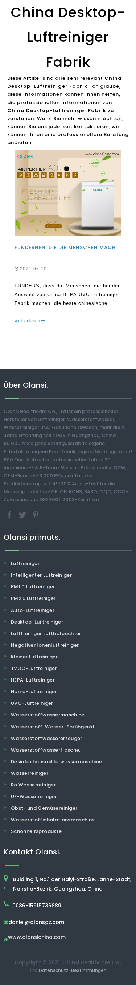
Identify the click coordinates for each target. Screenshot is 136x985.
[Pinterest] (35, 515)
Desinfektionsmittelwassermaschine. (57, 761)
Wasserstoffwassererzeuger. (47, 738)
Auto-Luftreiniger (32, 610)
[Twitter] (23, 515)
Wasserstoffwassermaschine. (48, 714)
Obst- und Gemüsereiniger (44, 808)
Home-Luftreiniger (34, 691)
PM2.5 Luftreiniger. (34, 598)
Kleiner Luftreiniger (34, 656)
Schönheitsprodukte (36, 831)
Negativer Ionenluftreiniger (45, 645)
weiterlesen (28, 320)
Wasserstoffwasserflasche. (46, 750)
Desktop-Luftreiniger (37, 621)
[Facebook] (10, 515)
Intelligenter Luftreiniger (41, 575)
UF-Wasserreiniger (34, 796)
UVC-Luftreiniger (32, 703)
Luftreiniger (25, 563)
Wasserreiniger (29, 773)
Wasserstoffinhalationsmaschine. (53, 819)
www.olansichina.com (37, 938)
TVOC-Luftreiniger (34, 668)
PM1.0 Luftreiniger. (33, 586)
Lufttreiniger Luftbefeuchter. (46, 633)
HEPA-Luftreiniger (33, 680)
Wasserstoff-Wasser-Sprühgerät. (53, 726)
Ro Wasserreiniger (33, 784)
